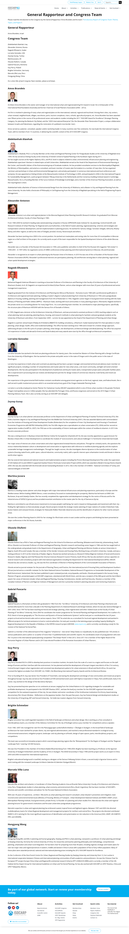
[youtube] (13, 907)
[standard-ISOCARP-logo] (17, 911)
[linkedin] (17, 907)
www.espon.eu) (80, 624)
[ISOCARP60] (14, 6)
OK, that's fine (95, 930)
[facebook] (9, 907)
